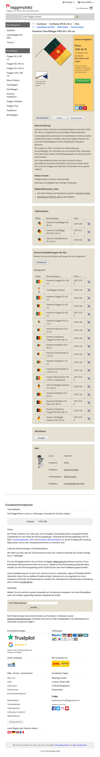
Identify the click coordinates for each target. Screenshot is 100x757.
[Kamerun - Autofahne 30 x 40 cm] (39, 349)
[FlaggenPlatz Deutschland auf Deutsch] (13, 733)
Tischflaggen (12, 85)
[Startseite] (33, 24)
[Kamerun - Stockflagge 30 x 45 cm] (39, 226)
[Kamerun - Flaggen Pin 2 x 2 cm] (39, 324)
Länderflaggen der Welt (15, 36)
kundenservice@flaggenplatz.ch (66, 700)
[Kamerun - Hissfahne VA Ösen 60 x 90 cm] (39, 405)
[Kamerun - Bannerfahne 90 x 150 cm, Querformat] (39, 381)
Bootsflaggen (12, 115)
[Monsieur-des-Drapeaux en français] (22, 733)
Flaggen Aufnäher (14, 101)
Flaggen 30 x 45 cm (15, 68)
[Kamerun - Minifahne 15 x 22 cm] (39, 397)
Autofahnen (12, 110)
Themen (10, 42)
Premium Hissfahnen (12, 95)
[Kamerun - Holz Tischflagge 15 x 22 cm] (39, 389)
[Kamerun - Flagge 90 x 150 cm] (39, 284)
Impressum (12, 686)
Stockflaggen (12, 89)
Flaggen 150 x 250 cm (15, 74)
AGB (9, 682)
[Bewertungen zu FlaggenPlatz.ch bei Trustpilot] (21, 640)
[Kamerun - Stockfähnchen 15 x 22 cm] (39, 242)
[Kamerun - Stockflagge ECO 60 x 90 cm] (39, 234)
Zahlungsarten (13, 708)
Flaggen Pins (12, 106)
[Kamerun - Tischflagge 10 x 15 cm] (39, 292)
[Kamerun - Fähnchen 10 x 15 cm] (39, 333)
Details (59, 118)
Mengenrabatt (76, 118)
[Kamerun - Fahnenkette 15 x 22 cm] (39, 357)
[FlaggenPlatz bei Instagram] (63, 710)
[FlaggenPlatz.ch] (26, 8)
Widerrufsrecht (13, 716)
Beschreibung (42, 118)
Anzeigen (41, 438)
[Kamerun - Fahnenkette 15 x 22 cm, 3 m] (39, 373)
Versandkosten (13, 704)
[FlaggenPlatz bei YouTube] (67, 710)
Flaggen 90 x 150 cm (14, 57)
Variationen (41, 262)
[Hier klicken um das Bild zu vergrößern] (53, 68)
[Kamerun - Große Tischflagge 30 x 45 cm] (39, 421)
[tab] (42, 118)
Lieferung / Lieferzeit (16, 712)
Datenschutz (12, 690)
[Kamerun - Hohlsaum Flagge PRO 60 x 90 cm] (39, 413)
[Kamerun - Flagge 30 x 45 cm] (39, 300)
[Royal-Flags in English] (18, 733)
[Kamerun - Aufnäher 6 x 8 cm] (39, 365)
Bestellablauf (13, 700)
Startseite (11, 30)
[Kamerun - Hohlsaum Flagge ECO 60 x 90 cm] (39, 341)
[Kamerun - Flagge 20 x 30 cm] (39, 308)
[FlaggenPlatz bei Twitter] (58, 710)
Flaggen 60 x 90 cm (15, 64)
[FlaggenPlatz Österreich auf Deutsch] (9, 733)
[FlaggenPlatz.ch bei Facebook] (54, 710)
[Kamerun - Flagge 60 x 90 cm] (39, 316)
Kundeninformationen (16, 694)
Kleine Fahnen (13, 80)
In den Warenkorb (83, 81)
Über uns (11, 678)
